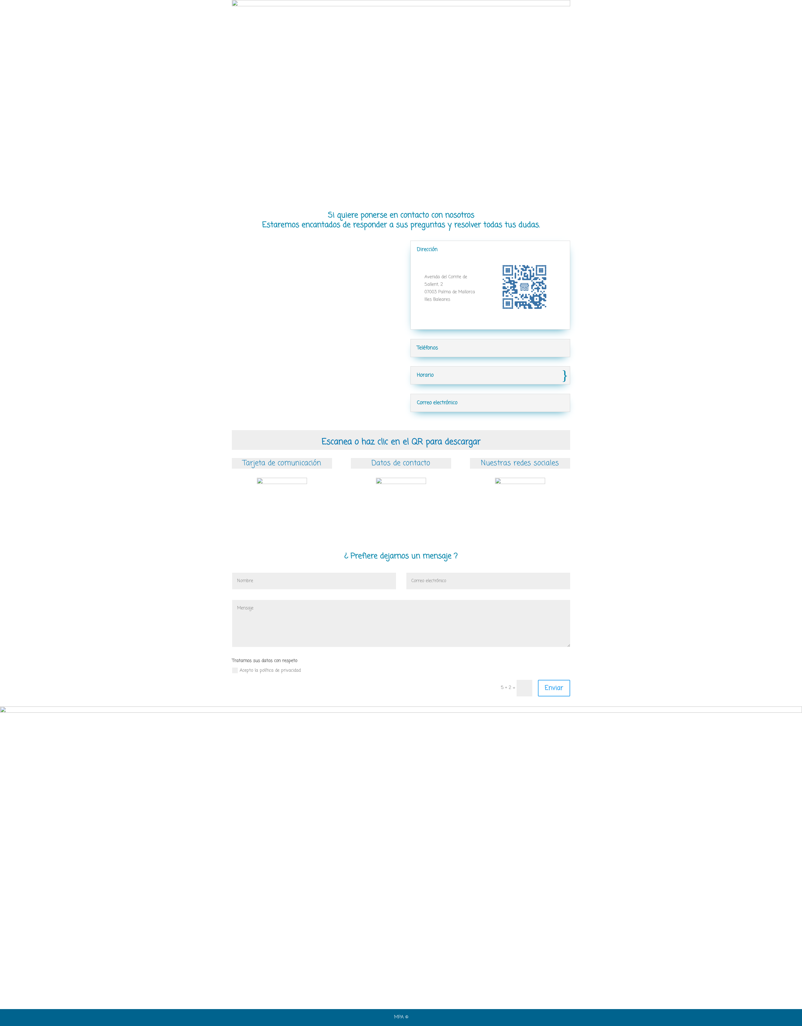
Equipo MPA (354, 13)
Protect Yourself (293, 13)
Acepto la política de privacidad (270, 670)
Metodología (386, 13)
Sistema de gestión (426, 13)
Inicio (264, 13)
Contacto (493, 13)
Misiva (516, 13)
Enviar (554, 688)
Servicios (326, 13)
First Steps (465, 13)
